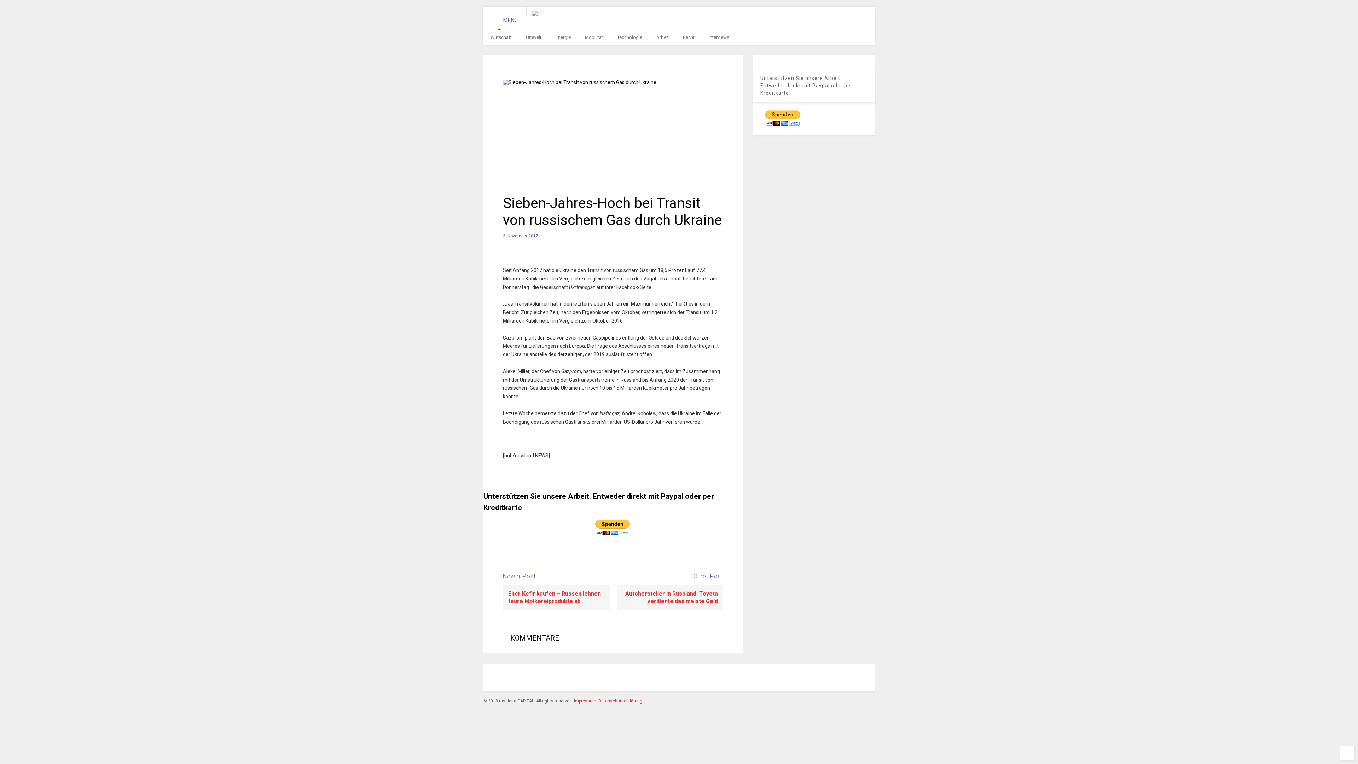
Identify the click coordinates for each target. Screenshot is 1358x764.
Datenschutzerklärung (620, 701)
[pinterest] (788, 678)
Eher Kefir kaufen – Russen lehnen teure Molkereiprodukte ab (554, 597)
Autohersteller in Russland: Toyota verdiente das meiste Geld (671, 597)
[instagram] (772, 678)
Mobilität (594, 37)
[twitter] (804, 678)
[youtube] (821, 678)
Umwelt (533, 37)
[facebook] (756, 678)
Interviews (719, 37)
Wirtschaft (501, 37)
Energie (563, 37)
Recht (689, 37)
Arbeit (662, 37)
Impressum (585, 701)
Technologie (629, 37)
